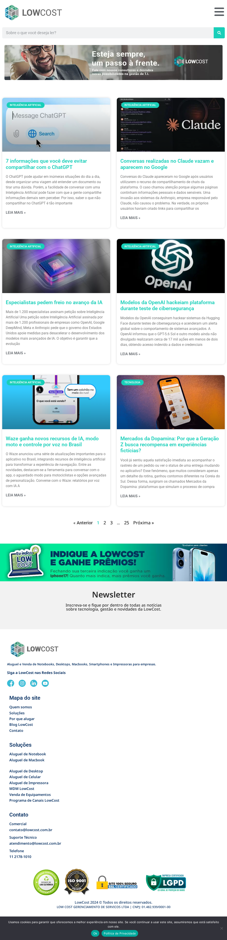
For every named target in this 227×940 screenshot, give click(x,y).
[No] (221, 928)
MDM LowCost (21, 788)
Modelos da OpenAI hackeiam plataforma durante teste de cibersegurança (167, 305)
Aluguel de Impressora (28, 782)
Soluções (17, 713)
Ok (95, 933)
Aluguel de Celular (25, 776)
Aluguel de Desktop (26, 771)
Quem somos (20, 707)
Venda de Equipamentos (30, 794)
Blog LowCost (21, 724)
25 (126, 523)
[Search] (219, 32)
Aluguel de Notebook (27, 754)
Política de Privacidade (120, 933)
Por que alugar (22, 718)
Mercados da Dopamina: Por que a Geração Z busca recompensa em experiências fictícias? (169, 445)
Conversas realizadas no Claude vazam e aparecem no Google (167, 164)
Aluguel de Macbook (26, 760)
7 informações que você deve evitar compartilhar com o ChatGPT (46, 164)
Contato (16, 730)
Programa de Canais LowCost (34, 800)
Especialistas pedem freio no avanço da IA (54, 303)
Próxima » (143, 523)
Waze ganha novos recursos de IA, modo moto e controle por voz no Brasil (52, 442)
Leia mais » (16, 212)
